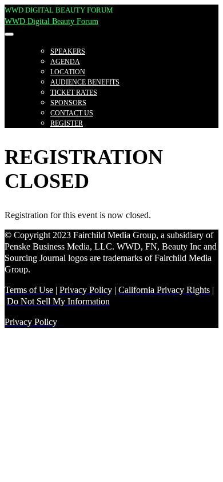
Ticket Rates (73, 93)
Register (66, 123)
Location (67, 72)
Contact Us (71, 113)
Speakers (67, 51)
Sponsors (68, 103)
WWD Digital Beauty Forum (51, 21)
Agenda (65, 62)
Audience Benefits (85, 82)
